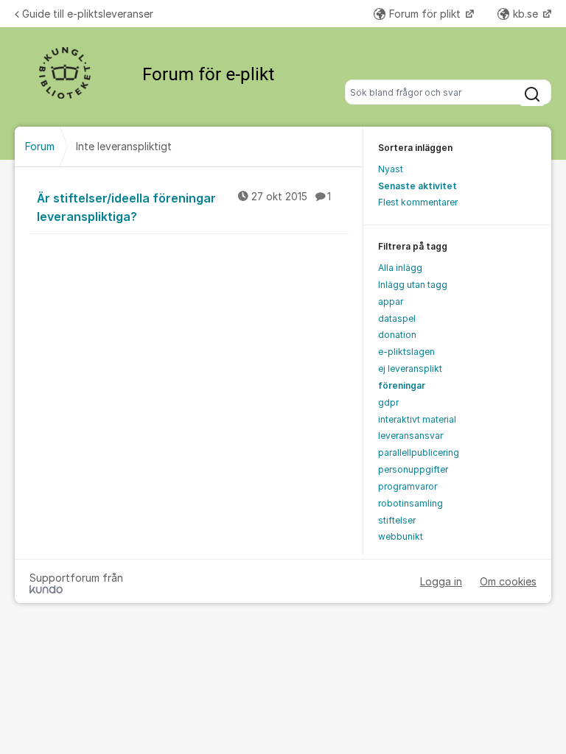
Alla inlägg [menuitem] (400, 267)
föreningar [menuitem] (401, 385)
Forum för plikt (426, 13)
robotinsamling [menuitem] (410, 503)
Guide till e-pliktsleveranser (87, 13)
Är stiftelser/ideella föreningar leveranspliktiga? (184, 207)
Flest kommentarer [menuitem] (418, 202)
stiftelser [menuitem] (397, 520)
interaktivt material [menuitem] (417, 419)
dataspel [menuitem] (397, 318)
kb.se (527, 13)
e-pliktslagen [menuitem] (406, 351)
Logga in (441, 581)
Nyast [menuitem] (390, 169)
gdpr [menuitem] (388, 402)
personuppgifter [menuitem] (413, 469)
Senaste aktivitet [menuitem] (417, 185)
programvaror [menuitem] (407, 486)
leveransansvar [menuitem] (410, 435)
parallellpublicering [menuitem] (418, 452)
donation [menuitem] (397, 334)
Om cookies (508, 581)
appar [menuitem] (390, 301)
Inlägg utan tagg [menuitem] (412, 284)
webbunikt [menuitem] (400, 536)
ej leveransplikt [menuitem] (410, 368)
